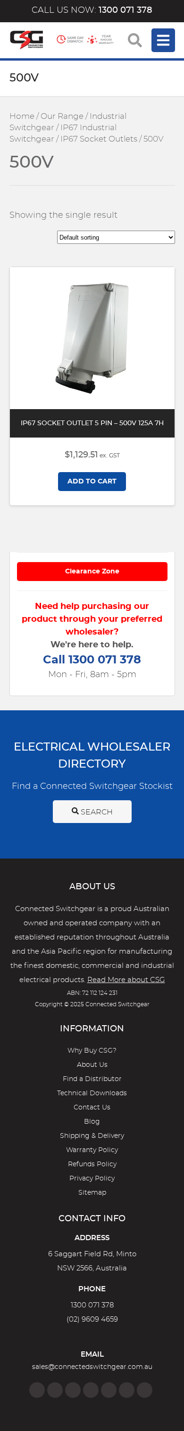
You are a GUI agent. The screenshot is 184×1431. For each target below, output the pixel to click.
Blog (92, 1121)
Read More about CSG (126, 980)
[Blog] (144, 1390)
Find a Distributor (92, 1079)
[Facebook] (37, 1390)
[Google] (109, 1390)
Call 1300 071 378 (92, 660)
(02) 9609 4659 (92, 1319)
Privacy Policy (92, 1178)
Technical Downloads (92, 1093)
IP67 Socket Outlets (98, 139)
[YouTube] (126, 1390)
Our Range (62, 116)
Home (21, 116)
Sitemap (92, 1193)
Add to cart (92, 481)
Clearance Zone (92, 571)
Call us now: (92, 10)
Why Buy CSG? (92, 1050)
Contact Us (92, 1107)
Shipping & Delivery (92, 1136)
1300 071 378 (92, 1305)
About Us (92, 1065)
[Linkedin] (91, 1390)
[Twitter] (73, 1390)
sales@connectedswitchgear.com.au (92, 1367)
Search (96, 812)
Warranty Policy (92, 1150)
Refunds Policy (92, 1164)
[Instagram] (55, 1390)
